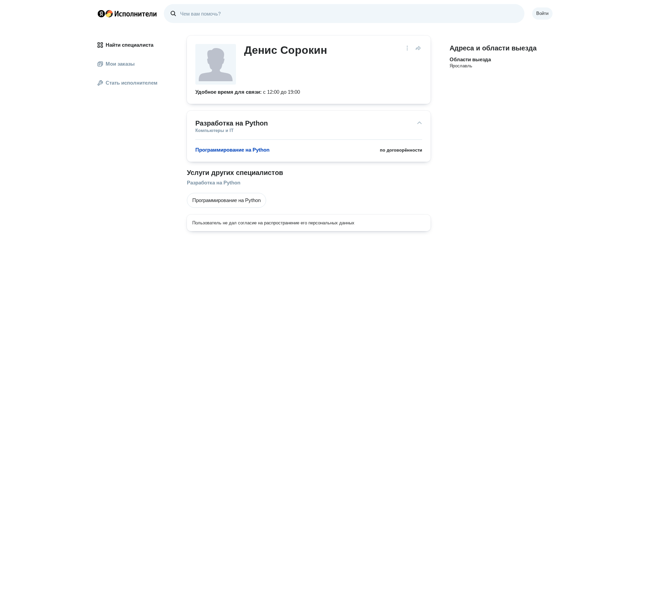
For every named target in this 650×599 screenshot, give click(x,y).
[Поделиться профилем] (418, 48)
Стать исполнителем (131, 83)
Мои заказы (120, 64)
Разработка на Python (213, 182)
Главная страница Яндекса (101, 13)
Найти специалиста (129, 45)
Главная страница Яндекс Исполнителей (127, 13)
